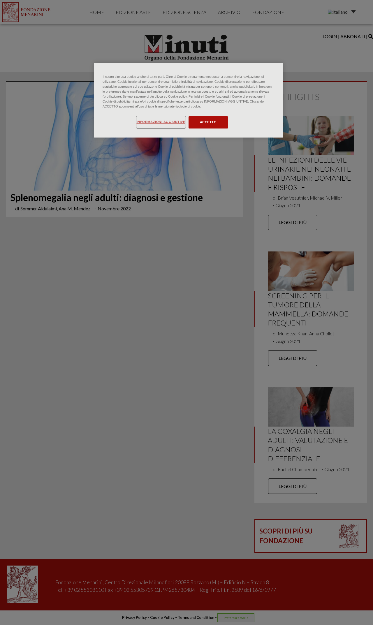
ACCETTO (208, 122)
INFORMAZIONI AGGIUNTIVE (161, 122)
